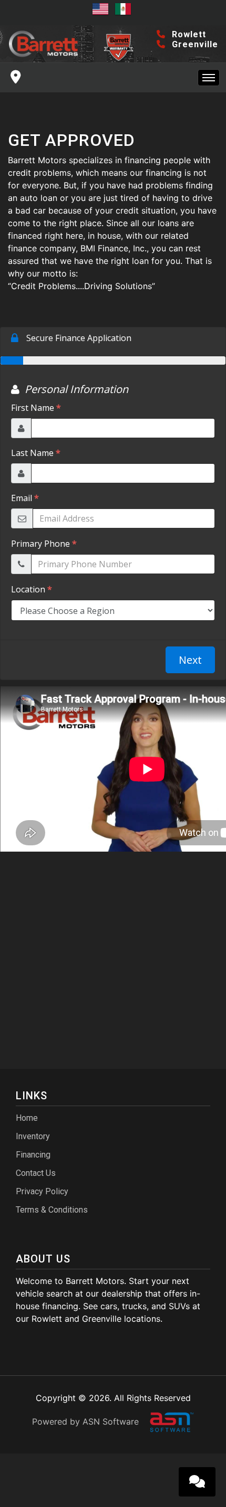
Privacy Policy (42, 1191)
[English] (102, 12)
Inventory (33, 1136)
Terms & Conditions (52, 1210)
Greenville (193, 44)
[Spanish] (125, 12)
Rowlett (187, 34)
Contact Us (36, 1173)
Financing (33, 1155)
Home (27, 1118)
